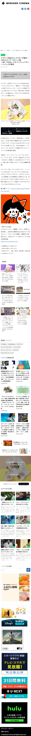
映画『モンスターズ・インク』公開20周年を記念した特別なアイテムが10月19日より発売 (7, 277)
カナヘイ (20, 344)
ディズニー (18, 347)
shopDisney (12, 344)
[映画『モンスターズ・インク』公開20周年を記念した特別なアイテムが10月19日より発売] (8, 268)
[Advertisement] (15, 30)
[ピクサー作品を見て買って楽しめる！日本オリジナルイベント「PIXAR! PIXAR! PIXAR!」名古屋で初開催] (8, 290)
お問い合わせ (5, 731)
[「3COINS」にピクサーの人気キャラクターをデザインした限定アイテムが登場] (23, 290)
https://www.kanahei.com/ (9, 241)
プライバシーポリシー (7, 728)
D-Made (4, 344)
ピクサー (13, 131)
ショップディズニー (7, 347)
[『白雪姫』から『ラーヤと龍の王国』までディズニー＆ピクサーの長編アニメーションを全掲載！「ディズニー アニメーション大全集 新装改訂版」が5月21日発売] (8, 311)
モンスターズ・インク (7, 353)
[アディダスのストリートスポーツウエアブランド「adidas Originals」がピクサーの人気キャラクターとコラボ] (23, 268)
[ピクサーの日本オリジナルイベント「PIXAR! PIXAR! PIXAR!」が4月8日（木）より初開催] (23, 311)
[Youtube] (28, 9)
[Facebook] (22, 9)
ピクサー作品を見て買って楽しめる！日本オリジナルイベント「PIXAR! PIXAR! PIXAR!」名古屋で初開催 (7, 300)
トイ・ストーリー (9, 129)
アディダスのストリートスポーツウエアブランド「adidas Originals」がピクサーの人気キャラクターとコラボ (22, 278)
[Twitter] (25, 9)
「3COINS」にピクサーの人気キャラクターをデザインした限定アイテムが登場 (23, 298)
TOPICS (3, 55)
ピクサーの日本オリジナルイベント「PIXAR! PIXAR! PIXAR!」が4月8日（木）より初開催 (22, 320)
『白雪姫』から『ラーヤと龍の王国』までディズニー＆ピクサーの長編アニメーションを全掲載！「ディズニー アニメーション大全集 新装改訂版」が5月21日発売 (7, 324)
